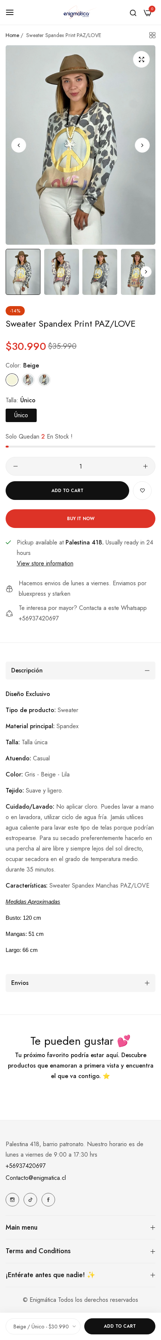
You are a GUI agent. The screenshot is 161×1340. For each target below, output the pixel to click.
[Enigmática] (80, 12)
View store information (45, 563)
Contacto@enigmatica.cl (36, 1177)
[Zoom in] (141, 59)
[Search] (133, 12)
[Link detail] (12, 1199)
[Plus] (145, 466)
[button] (142, 145)
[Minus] (15, 466)
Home (12, 35)
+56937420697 (26, 1166)
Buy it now (80, 518)
